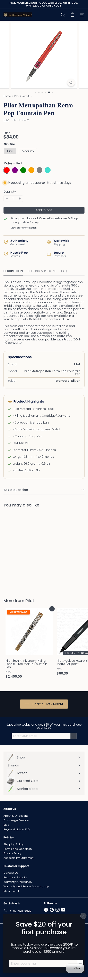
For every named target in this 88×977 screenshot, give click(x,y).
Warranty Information (17, 882)
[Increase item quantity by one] (19, 198)
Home (7, 96)
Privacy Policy (12, 853)
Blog (6, 825)
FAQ (64, 271)
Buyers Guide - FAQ (16, 829)
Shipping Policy (13, 844)
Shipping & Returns (42, 271)
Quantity (9, 191)
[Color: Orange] (30, 565)
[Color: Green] (23, 565)
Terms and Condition (17, 849)
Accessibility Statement (18, 858)
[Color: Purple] (16, 565)
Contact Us (10, 873)
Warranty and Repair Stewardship (26, 886)
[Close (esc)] (83, 916)
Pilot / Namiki (22, 96)
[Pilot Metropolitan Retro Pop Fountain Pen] (29, 550)
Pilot (29, 600)
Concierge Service (16, 820)
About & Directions (15, 816)
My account (11, 891)
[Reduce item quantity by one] (6, 198)
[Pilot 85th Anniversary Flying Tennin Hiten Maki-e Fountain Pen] (29, 644)
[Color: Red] (8, 565)
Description (13, 271)
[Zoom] (71, 82)
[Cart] (72, 15)
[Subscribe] (73, 736)
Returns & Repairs (15, 877)
